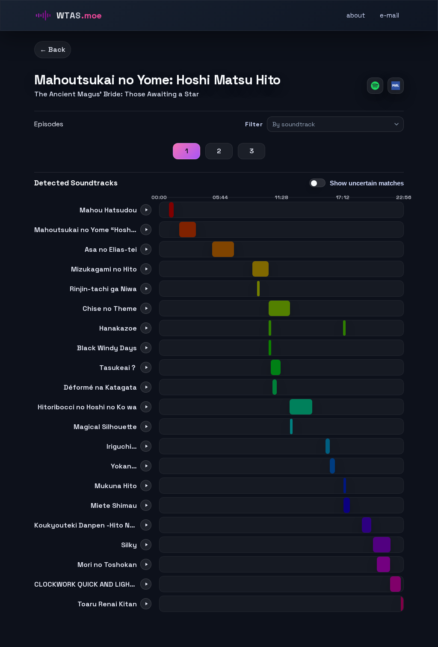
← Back (52, 49)
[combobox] (331, 124)
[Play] (145, 209)
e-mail (389, 15)
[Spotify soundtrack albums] (375, 86)
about (355, 15)
